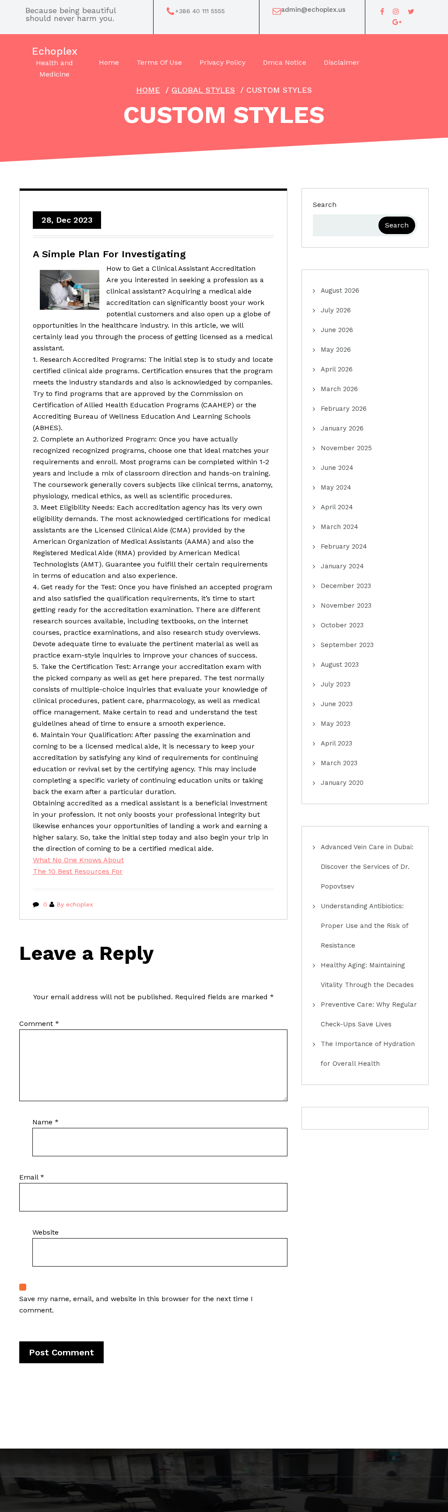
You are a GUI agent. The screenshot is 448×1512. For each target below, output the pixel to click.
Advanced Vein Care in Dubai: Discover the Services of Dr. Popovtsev (367, 866)
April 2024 (337, 507)
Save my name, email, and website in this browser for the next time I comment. (136, 1304)
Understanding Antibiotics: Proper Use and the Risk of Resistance (364, 925)
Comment (39, 1023)
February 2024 (344, 546)
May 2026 (336, 350)
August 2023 (340, 664)
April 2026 (337, 369)
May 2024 (336, 487)
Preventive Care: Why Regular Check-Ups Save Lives (369, 1014)
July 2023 (335, 684)
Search (324, 204)
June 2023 (337, 704)
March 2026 (339, 389)
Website (45, 1232)
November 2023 (346, 605)
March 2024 (339, 527)
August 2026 (340, 290)
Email (31, 1177)
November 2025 (346, 448)
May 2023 (335, 724)
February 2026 (344, 409)
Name (45, 1122)
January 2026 (342, 428)
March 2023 (339, 763)
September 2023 (347, 645)
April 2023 (336, 743)
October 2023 (342, 625)
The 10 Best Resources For (77, 871)
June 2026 (337, 330)
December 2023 (346, 586)
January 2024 (342, 566)
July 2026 (336, 310)
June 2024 (337, 468)
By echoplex (74, 904)
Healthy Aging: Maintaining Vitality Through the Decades (367, 975)
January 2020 (342, 783)
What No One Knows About (78, 860)
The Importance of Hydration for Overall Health (368, 1054)
